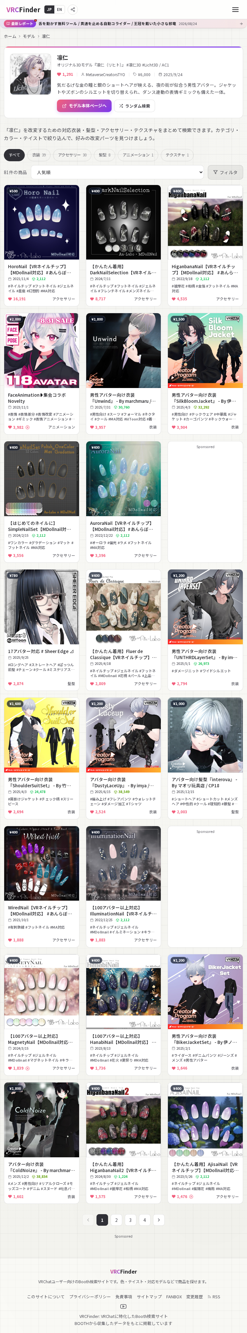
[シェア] (73, 9)
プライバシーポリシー (90, 1296)
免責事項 (123, 1296)
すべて (14, 155)
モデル (29, 36)
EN (59, 9)
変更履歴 (194, 1296)
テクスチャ (177, 155)
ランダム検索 (137, 106)
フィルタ (229, 172)
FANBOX (174, 1296)
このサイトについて (46, 1296)
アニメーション (138, 155)
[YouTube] (123, 1306)
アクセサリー (72, 155)
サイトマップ (149, 1296)
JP (49, 9)
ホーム (10, 36)
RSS (216, 1296)
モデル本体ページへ (87, 105)
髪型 (104, 155)
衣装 (39, 155)
